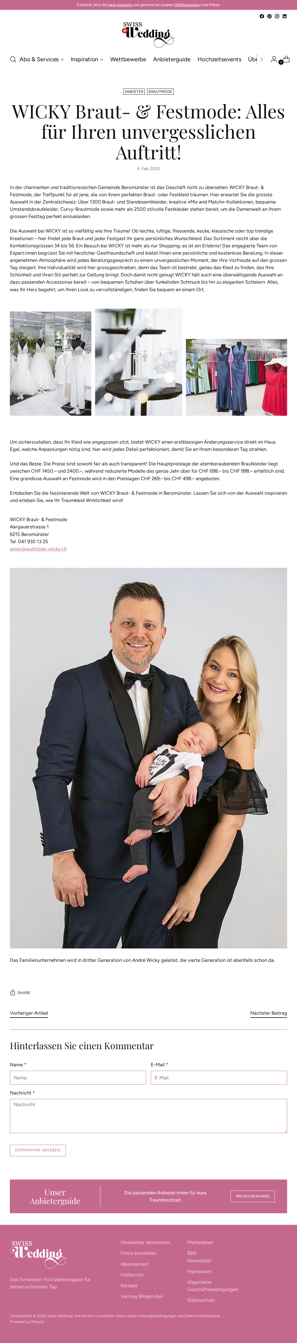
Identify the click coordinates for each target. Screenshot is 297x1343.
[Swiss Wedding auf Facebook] (262, 16)
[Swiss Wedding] (148, 34)
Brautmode (160, 91)
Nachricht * (22, 1093)
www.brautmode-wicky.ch (38, 549)
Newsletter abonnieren (145, 1242)
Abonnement (134, 1264)
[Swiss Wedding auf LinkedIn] (284, 16)
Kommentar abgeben (37, 1150)
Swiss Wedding (60, 1316)
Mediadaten (200, 1242)
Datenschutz (201, 1300)
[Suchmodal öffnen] (13, 59)
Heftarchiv (132, 1275)
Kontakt (129, 1285)
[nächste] (261, 59)
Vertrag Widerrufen (142, 1296)
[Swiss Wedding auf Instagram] (277, 16)
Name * (18, 1064)
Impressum (199, 1271)
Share (24, 993)
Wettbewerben (187, 5)
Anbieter (134, 91)
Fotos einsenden (138, 1253)
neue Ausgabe (120, 5)
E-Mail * (159, 1064)
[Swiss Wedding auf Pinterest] (269, 16)
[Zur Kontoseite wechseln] (272, 59)
